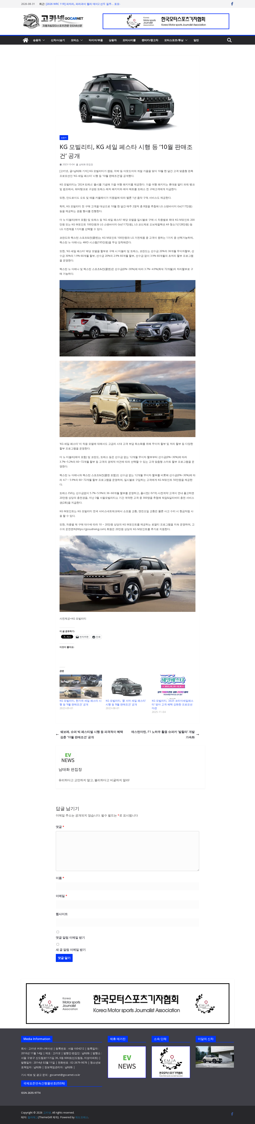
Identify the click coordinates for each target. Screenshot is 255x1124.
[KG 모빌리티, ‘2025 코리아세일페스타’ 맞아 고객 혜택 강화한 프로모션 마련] (173, 687)
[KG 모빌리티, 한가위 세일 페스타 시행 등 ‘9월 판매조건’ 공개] (81, 687)
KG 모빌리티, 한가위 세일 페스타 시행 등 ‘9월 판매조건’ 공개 (81, 702)
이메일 (61, 896)
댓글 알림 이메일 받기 (70, 937)
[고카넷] (25, 40)
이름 (60, 878)
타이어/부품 (96, 40)
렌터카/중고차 (150, 40)
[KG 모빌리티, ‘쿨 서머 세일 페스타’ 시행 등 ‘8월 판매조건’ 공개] (127, 687)
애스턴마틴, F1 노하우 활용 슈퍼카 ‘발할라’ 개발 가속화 (163, 734)
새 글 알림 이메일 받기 (71, 950)
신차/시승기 (58, 40)
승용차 (37, 40)
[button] (43, 40)
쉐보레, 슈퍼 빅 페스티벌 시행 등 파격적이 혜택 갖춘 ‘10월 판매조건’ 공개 (91, 734)
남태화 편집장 (86, 164)
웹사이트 (62, 914)
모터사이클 (129, 40)
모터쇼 (75, 40)
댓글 (60, 827)
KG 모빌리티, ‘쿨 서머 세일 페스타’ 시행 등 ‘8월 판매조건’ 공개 (126, 702)
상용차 (113, 40)
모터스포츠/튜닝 (174, 40)
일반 (196, 40)
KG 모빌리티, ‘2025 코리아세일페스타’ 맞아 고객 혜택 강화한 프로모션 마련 (172, 704)
